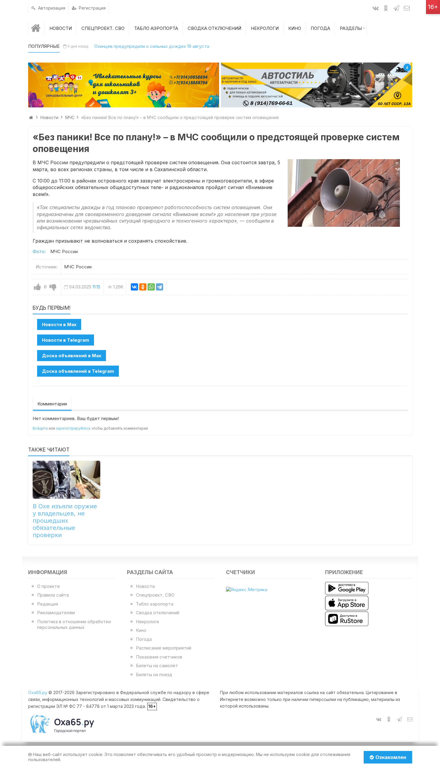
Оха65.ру (37, 692)
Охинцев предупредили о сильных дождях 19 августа (151, 46)
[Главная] (36, 28)
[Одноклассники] (142, 287)
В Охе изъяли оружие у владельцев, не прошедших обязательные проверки (65, 521)
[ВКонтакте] (134, 287)
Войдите (40, 428)
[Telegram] (159, 287)
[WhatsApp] (151, 287)
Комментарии (52, 404)
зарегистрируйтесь (73, 428)
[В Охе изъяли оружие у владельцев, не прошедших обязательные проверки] (67, 480)
